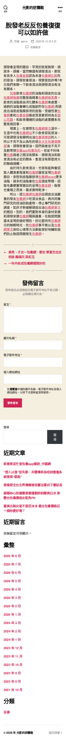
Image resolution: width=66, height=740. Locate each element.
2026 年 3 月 (12, 597)
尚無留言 (35, 47)
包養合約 (34, 150)
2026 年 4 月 (12, 589)
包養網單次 (43, 128)
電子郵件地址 (13, 355)
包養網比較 (49, 75)
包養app (22, 150)
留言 (7, 304)
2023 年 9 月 (12, 673)
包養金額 (22, 75)
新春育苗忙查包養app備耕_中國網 (27, 464)
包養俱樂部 (43, 137)
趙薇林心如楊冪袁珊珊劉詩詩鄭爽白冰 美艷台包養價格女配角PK (32, 495)
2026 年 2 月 (12, 606)
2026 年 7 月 (12, 564)
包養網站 (25, 132)
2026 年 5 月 (12, 581)
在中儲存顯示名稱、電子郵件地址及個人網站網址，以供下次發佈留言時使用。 (34, 390)
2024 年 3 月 (12, 623)
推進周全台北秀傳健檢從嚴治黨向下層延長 (33, 485)
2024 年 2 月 (12, 631)
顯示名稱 (10, 338)
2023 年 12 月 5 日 (46, 41)
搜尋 (6, 427)
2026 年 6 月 (12, 572)
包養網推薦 (11, 97)
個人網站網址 (12, 372)
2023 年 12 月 (13, 648)
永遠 (7, 712)
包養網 (27, 93)
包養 (13, 93)
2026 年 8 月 (12, 556)
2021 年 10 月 (13, 690)
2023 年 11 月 (13, 656)
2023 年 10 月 (13, 664)
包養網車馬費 (47, 97)
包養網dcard (47, 176)
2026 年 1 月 (12, 614)
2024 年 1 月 (12, 639)
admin (24, 41)
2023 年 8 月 (12, 681)
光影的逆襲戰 (33, 7)
